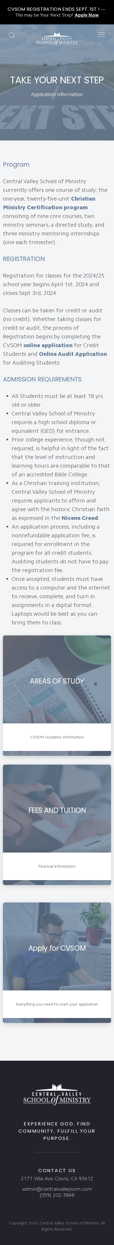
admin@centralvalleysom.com (56, 1189)
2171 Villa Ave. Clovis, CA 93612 (57, 1178)
